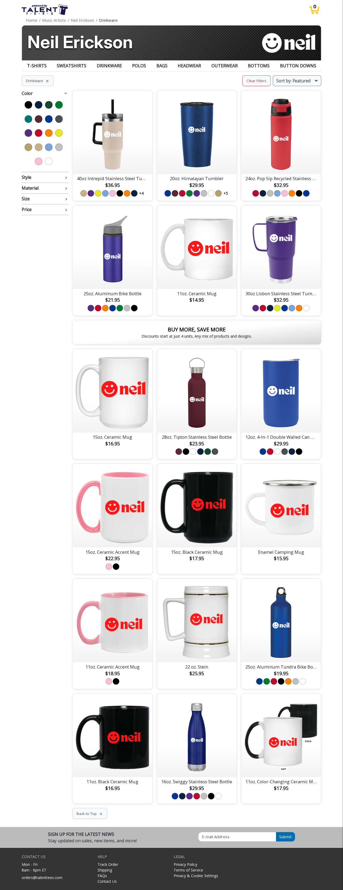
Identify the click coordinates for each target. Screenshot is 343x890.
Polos (139, 66)
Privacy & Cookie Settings (196, 875)
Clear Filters (256, 80)
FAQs (102, 875)
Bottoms (259, 66)
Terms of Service (188, 870)
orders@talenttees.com (42, 877)
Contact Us (107, 881)
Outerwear (224, 66)
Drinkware (109, 66)
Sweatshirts (71, 66)
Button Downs (298, 66)
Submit (285, 836)
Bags (161, 66)
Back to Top (90, 813)
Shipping (105, 870)
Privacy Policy (185, 864)
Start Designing (112, 163)
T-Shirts (37, 66)
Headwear (189, 66)
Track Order (108, 864)
